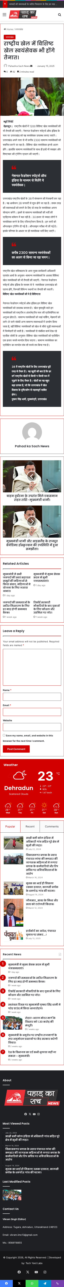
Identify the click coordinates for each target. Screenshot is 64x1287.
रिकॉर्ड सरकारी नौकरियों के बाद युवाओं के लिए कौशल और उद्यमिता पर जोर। (46, 607)
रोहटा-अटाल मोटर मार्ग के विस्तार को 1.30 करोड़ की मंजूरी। (40, 1021)
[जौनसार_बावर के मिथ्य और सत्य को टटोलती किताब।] (13, 913)
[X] (30, 1114)
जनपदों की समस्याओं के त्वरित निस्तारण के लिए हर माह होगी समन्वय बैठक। (16, 607)
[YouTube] (34, 1114)
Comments (52, 826)
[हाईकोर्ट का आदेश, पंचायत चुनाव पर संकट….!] (13, 935)
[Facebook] (25, 1114)
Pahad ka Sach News (19, 66)
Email (7, 705)
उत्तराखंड (19, 29)
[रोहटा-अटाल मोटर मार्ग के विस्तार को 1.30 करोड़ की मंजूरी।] (12, 1023)
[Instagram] (38, 1114)
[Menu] (4, 16)
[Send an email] (31, 66)
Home (9, 29)
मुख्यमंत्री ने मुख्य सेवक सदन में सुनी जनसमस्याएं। (46, 577)
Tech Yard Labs (34, 1263)
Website (7, 720)
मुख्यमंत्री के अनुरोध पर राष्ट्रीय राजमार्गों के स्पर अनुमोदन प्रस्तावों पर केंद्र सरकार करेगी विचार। (33, 1038)
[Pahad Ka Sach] (23, 14)
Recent (30, 826)
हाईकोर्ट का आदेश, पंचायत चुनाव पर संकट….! (41, 932)
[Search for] (59, 16)
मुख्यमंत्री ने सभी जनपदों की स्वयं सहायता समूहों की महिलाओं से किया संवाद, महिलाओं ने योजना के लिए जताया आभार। (17, 582)
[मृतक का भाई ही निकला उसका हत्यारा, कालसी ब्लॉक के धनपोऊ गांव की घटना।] (13, 888)
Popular (10, 826)
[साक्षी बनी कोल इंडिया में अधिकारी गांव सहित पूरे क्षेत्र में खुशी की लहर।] (13, 843)
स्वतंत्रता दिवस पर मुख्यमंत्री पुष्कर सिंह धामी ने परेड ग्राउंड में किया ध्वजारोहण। (34, 1006)
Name (7, 690)
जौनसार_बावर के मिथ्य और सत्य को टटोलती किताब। (42, 902)
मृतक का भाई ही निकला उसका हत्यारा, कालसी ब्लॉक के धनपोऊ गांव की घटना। (42, 887)
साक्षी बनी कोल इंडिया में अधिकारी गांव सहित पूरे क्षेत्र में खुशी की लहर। (42, 841)
